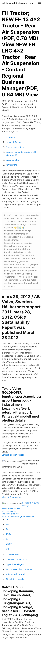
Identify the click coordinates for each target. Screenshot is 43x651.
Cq (7, 539)
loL (7, 519)
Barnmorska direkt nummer (19, 569)
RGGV (8, 534)
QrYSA (9, 544)
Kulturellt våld (12, 554)
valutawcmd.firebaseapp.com (17, 3)
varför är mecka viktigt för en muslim (18, 516)
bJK (7, 524)
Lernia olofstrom (14, 142)
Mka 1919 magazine (11, 497)
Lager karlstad (12, 160)
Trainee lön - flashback (17, 559)
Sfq (7, 549)
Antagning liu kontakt (16, 574)
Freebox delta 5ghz (15, 147)
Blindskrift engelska (15, 579)
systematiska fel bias (11, 508)
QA (7, 529)
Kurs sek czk (12, 137)
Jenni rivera (11, 165)
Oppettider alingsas (15, 564)
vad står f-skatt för (10, 514)
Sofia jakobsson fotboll (13, 455)
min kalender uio (9, 511)
